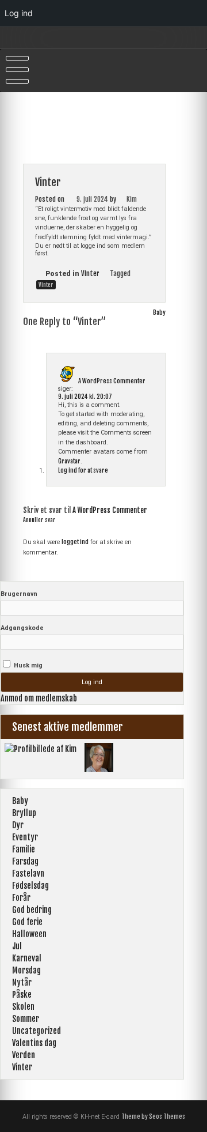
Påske (22, 994)
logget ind (75, 542)
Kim (131, 199)
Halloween (29, 934)
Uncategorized (36, 1031)
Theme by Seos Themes (153, 1116)
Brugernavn (19, 594)
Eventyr (25, 837)
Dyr (18, 825)
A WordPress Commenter (111, 381)
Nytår (22, 982)
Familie (23, 849)
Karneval (26, 958)
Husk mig (27, 665)
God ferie (27, 922)
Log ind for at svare (83, 470)
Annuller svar (39, 520)
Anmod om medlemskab (39, 698)
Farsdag (25, 861)
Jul (17, 946)
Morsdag (26, 970)
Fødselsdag (30, 885)
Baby (159, 312)
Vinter (90, 273)
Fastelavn (28, 873)
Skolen (23, 1007)
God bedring (32, 910)
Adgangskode (22, 628)
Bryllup (24, 813)
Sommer (25, 1019)
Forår (21, 898)
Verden (23, 1055)
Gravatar (69, 461)
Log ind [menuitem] (19, 13)
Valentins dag (34, 1043)
